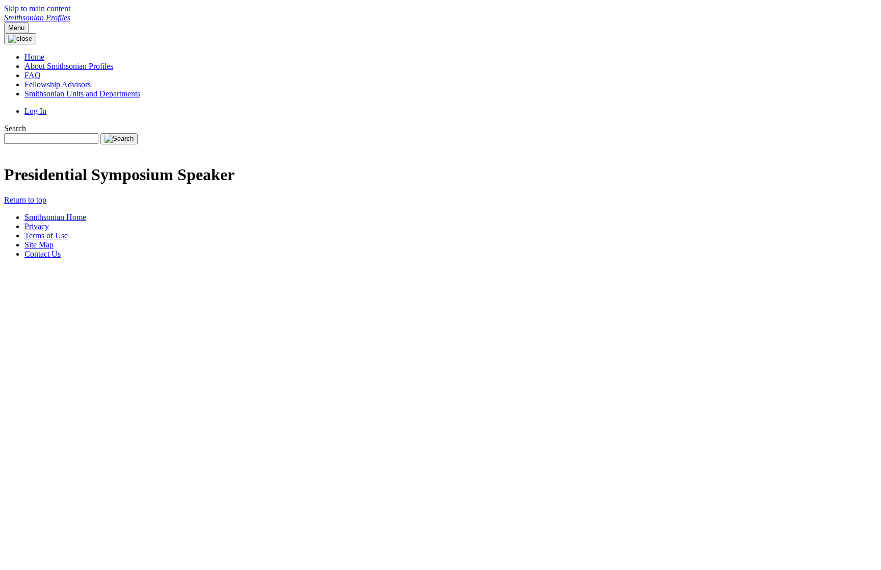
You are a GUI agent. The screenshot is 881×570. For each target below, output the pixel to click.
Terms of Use (46, 235)
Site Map (39, 244)
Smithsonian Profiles (37, 17)
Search (15, 128)
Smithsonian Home (55, 217)
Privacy (36, 226)
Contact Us (42, 254)
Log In (35, 111)
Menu (16, 28)
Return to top (25, 199)
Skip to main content (37, 8)
